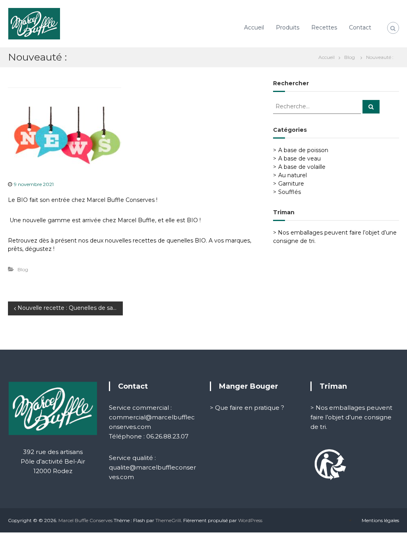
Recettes (324, 27)
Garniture (291, 183)
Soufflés (289, 192)
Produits (287, 27)
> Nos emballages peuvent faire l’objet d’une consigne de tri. (351, 417)
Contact (360, 27)
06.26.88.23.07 (167, 436)
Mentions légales (380, 520)
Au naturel (292, 175)
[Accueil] (328, 57)
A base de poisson (303, 150)
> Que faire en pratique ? (247, 407)
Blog (349, 57)
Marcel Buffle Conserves (85, 520)
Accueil (254, 27)
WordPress (250, 520)
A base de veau (299, 158)
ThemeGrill (168, 520)
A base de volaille (302, 166)
